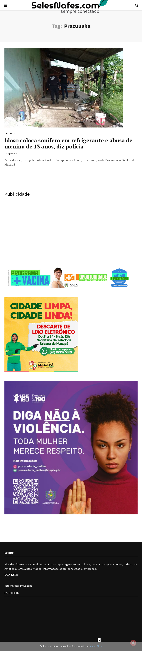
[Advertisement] (71, 232)
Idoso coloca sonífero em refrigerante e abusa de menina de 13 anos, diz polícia (68, 143)
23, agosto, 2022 (12, 153)
